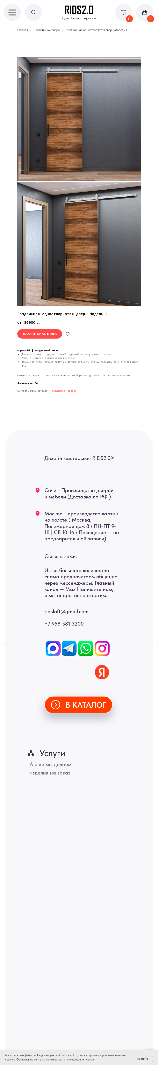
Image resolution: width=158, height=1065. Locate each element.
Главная (22, 30)
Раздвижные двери (47, 30)
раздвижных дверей (64, 390)
